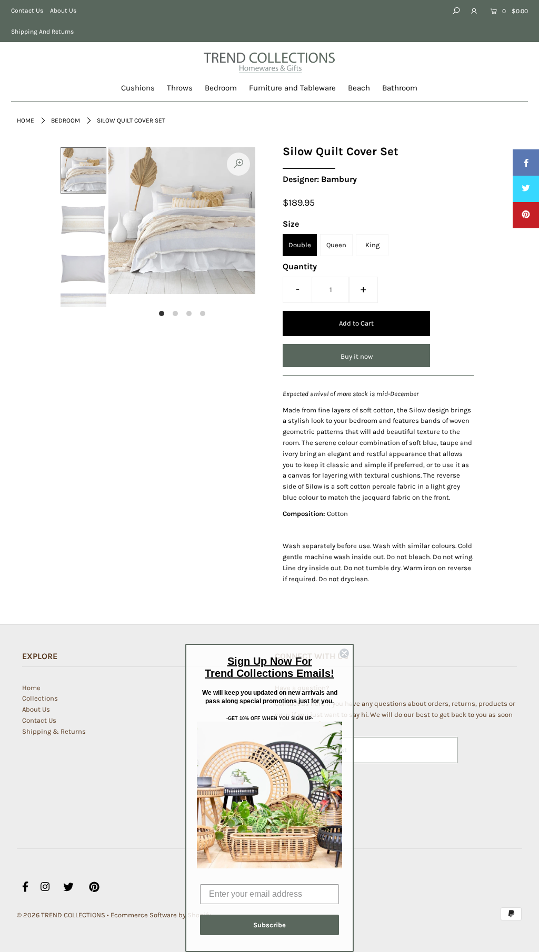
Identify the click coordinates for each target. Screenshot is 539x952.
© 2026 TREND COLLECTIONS (61, 915)
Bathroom (399, 88)
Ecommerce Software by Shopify (161, 915)
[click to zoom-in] (238, 164)
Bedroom (221, 88)
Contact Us (27, 10)
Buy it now (357, 356)
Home (25, 120)
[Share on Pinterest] (526, 215)
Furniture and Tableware (292, 88)
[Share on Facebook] (526, 162)
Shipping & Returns (54, 731)
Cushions (138, 88)
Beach (359, 88)
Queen (336, 245)
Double (299, 245)
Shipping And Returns (42, 31)
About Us (63, 10)
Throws (180, 88)
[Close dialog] (344, 653)
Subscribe (269, 925)
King (372, 245)
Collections (40, 698)
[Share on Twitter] (526, 189)
